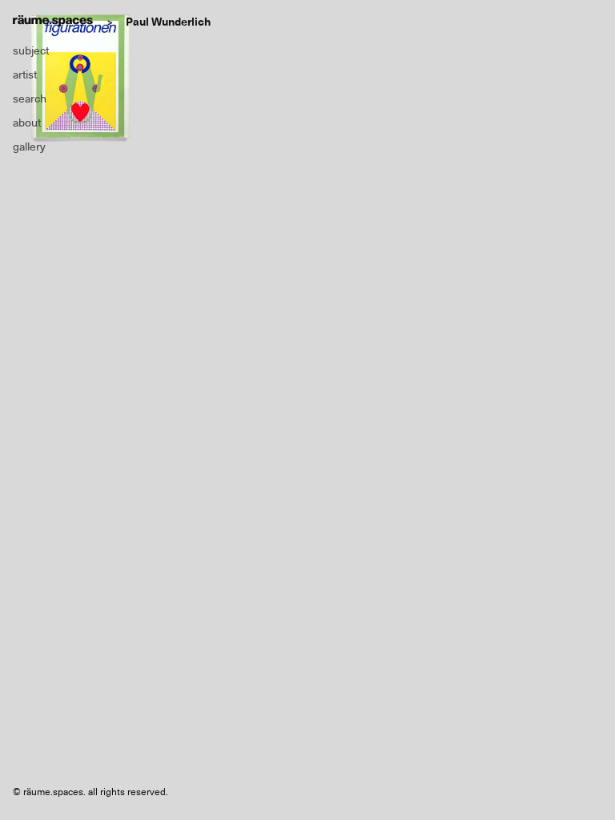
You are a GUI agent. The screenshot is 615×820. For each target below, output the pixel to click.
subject (31, 50)
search (29, 98)
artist (25, 74)
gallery (29, 146)
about (27, 122)
